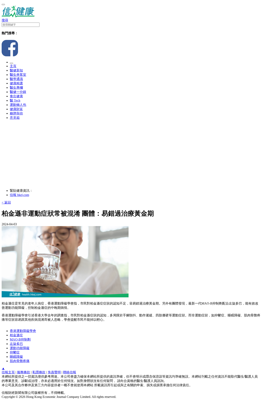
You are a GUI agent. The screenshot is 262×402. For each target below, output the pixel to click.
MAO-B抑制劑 (20, 339)
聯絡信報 (69, 372)
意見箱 (15, 117)
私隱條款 (38, 372)
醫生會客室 (18, 74)
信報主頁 (8, 372)
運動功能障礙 (19, 348)
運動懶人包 (18, 104)
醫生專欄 (16, 87)
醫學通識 (16, 79)
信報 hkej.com (19, 195)
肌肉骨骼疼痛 (19, 361)
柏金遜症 (16, 335)
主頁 (13, 66)
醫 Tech (15, 100)
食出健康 (16, 96)
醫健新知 (16, 70)
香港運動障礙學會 (23, 331)
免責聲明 (54, 372)
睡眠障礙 (16, 356)
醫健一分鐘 (18, 92)
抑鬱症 (15, 352)
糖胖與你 (16, 113)
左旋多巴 (16, 343)
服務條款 (23, 372)
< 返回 (6, 202)
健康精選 (16, 83)
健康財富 (16, 109)
